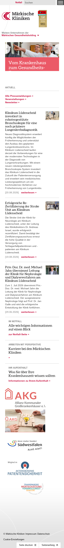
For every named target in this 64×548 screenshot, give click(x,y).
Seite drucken (26, 545)
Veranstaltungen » (15, 99)
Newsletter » (12, 102)
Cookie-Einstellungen (13, 539)
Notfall (18, 2)
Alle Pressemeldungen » (19, 96)
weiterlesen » (29, 192)
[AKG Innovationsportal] (25, 420)
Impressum (31, 534)
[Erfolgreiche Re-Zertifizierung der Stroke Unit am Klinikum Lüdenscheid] (52, 209)
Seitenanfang (48, 545)
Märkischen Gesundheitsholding (19, 35)
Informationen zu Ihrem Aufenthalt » (29, 380)
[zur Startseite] (18, 19)
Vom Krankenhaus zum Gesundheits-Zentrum (27, 67)
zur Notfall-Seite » (19, 334)
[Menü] (60, 2)
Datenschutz (43, 534)
